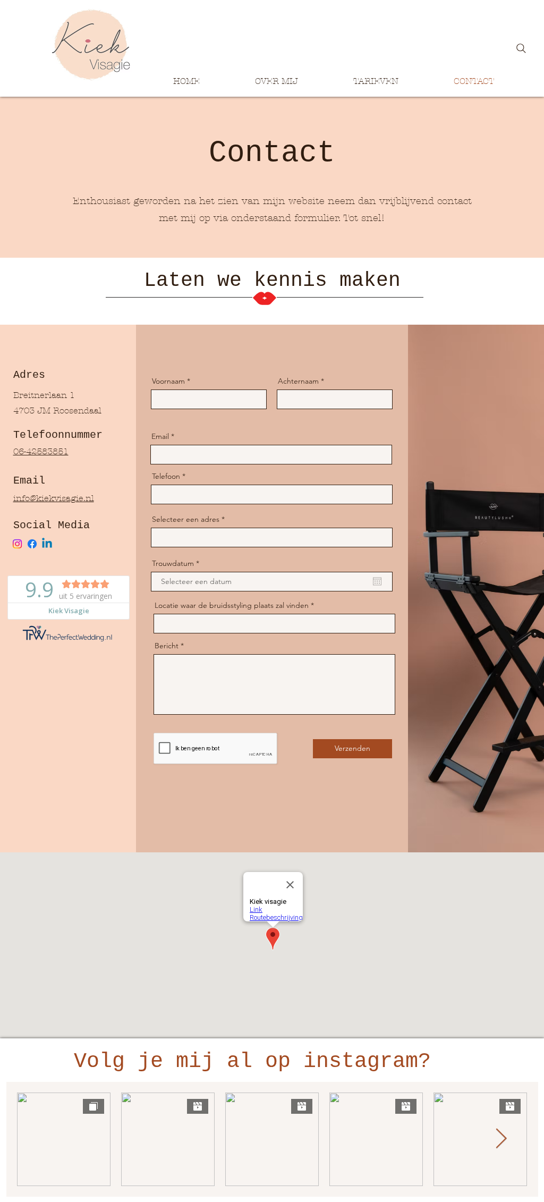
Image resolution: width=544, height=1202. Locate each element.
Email (160, 436)
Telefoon (166, 476)
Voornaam (168, 381)
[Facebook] (32, 544)
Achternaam (298, 381)
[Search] (521, 48)
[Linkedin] (47, 544)
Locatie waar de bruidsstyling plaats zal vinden (232, 605)
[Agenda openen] (377, 581)
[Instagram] (17, 544)
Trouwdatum (177, 563)
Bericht (166, 645)
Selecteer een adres (185, 519)
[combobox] (272, 537)
